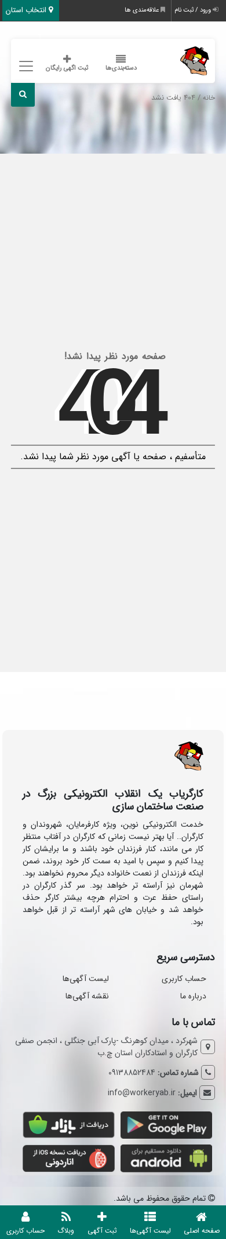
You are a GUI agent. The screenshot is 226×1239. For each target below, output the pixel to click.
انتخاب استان (27, 10)
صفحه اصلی (202, 1230)
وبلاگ (65, 1230)
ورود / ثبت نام (193, 10)
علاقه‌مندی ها (143, 10)
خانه (209, 98)
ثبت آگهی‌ (102, 1230)
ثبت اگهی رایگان (67, 68)
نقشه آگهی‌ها (87, 996)
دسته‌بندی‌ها (121, 68)
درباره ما (193, 996)
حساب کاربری (184, 978)
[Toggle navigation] (25, 66)
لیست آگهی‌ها (86, 978)
